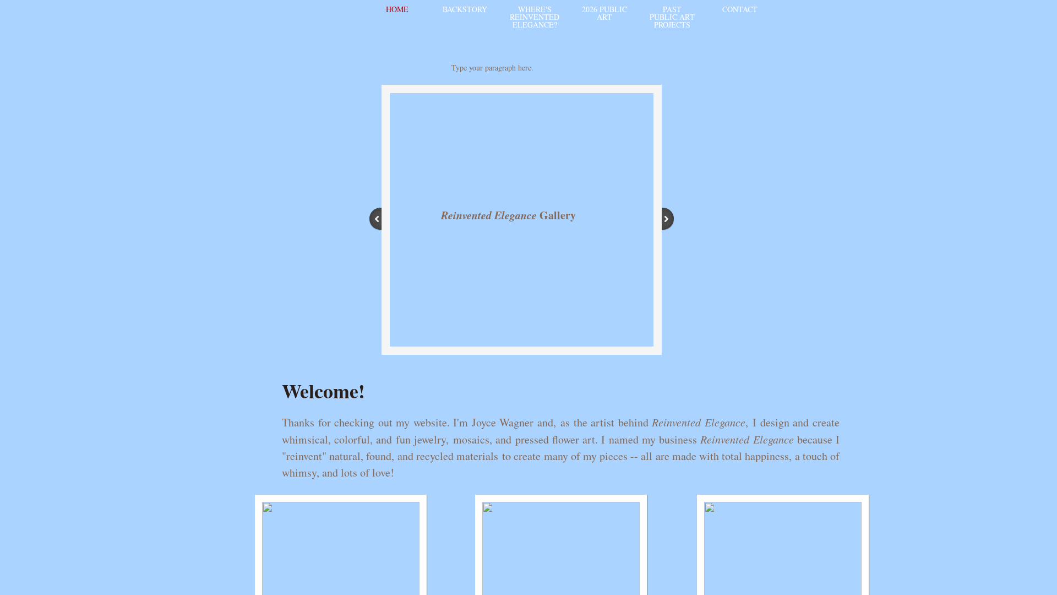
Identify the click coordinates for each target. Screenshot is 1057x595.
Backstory (465, 9)
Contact (740, 9)
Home (397, 9)
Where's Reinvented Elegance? (534, 17)
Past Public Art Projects (672, 17)
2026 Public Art (604, 13)
